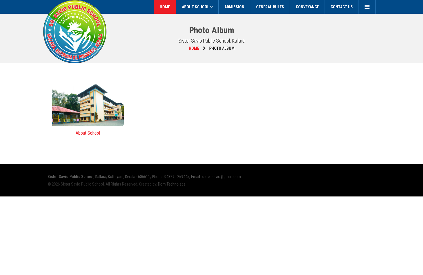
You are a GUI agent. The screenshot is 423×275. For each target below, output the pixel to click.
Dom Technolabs (172, 184)
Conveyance (307, 7)
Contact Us (342, 7)
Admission (234, 7)
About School (196, 7)
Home (165, 7)
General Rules (270, 7)
